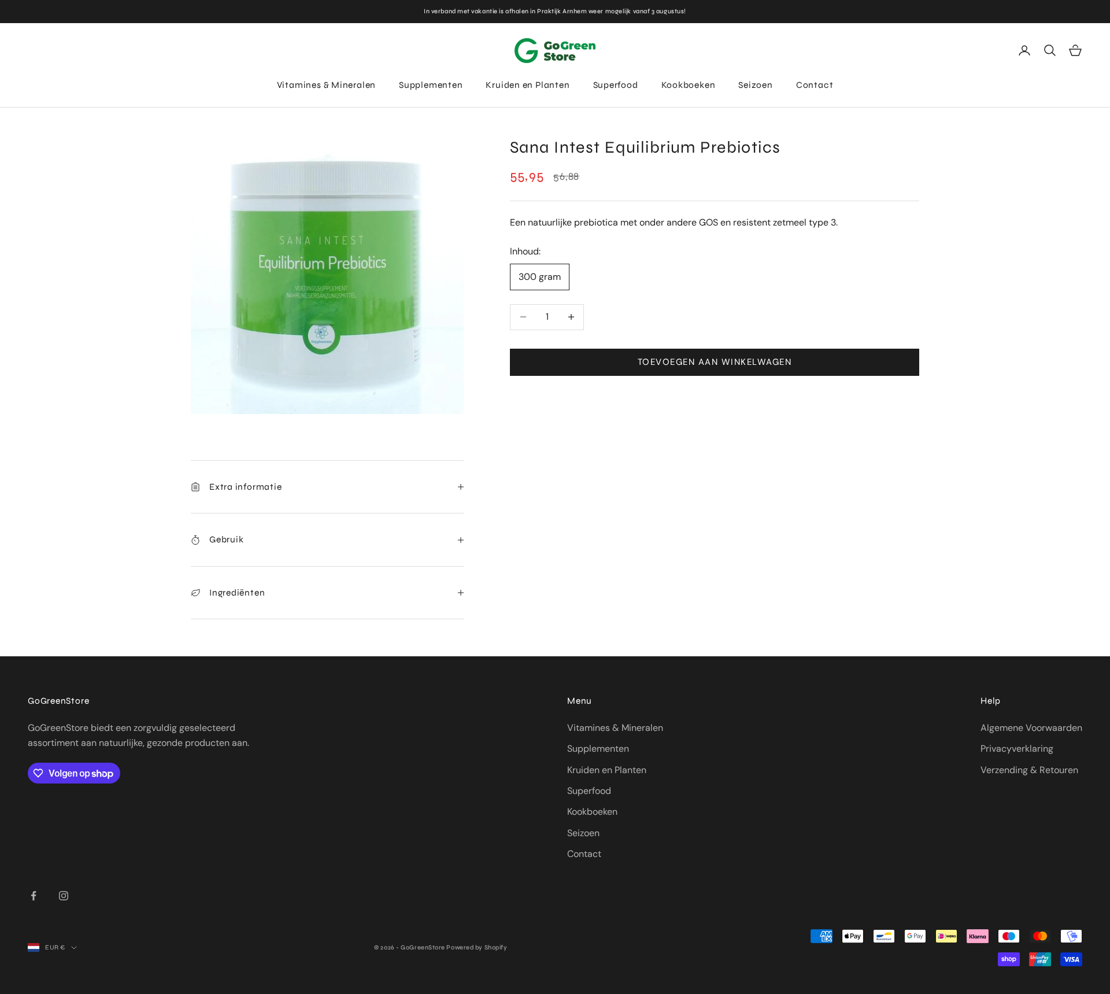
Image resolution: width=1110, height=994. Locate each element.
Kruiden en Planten (527, 85)
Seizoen (755, 85)
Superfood (615, 85)
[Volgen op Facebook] (33, 895)
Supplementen (430, 85)
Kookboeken (688, 85)
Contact (814, 85)
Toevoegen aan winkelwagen (715, 362)
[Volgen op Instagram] (63, 895)
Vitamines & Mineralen (326, 85)
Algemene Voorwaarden (1031, 728)
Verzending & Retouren (1029, 770)
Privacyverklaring (1016, 748)
